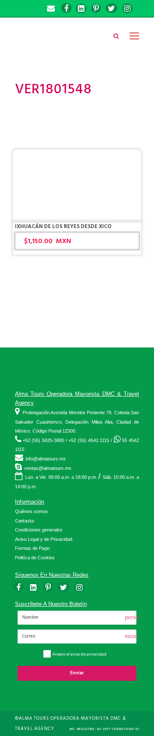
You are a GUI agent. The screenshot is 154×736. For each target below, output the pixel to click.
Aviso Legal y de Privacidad (43, 539)
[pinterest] (96, 9)
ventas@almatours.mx (47, 468)
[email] (51, 9)
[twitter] (111, 9)
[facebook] (66, 9)
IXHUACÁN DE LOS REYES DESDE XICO (63, 226)
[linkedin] (81, 9)
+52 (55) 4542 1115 (88, 440)
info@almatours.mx (46, 458)
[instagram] (127, 9)
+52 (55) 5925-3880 (43, 440)
